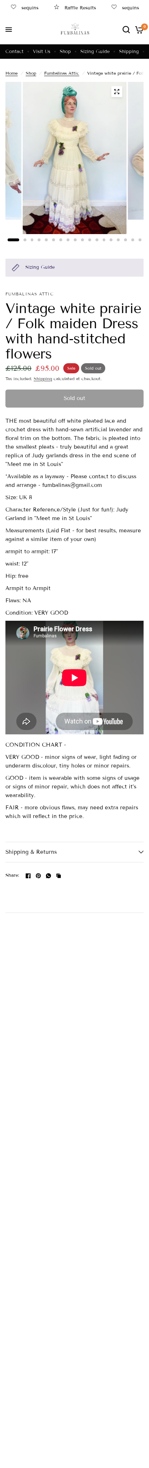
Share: (12, 875)
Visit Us (41, 51)
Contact (14, 51)
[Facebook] (28, 875)
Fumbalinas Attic (61, 73)
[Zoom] (116, 91)
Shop (65, 51)
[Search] (126, 29)
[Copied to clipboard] (58, 875)
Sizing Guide (95, 51)
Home (11, 73)
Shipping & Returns (31, 852)
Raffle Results (74, 7)
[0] (138, 29)
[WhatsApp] (48, 875)
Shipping (129, 51)
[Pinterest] (38, 875)
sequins (24, 7)
